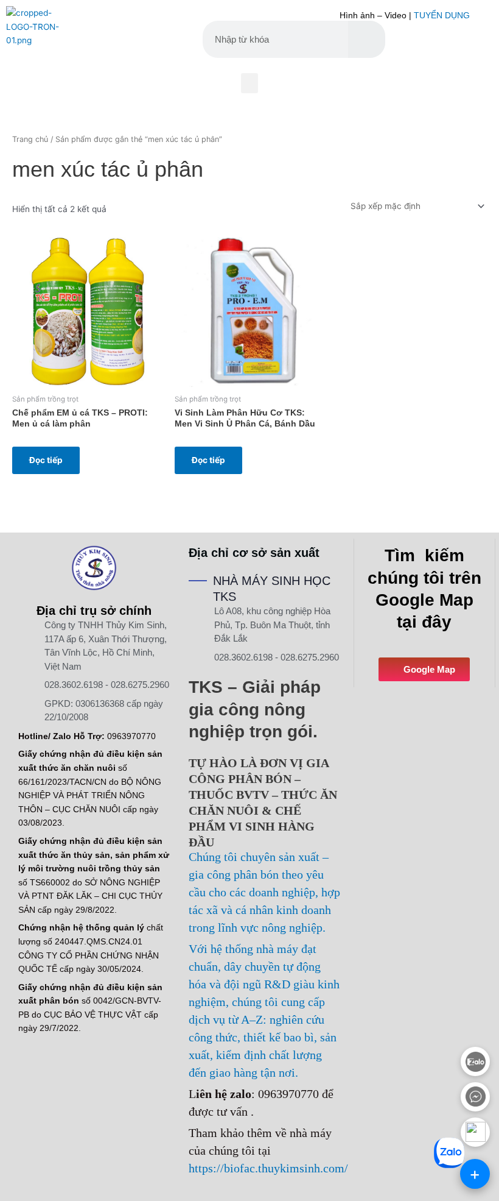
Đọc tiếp (46, 460)
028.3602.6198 (73, 684)
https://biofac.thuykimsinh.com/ (268, 1168)
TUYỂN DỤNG (442, 15)
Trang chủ (30, 139)
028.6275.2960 (140, 684)
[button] (249, 83)
